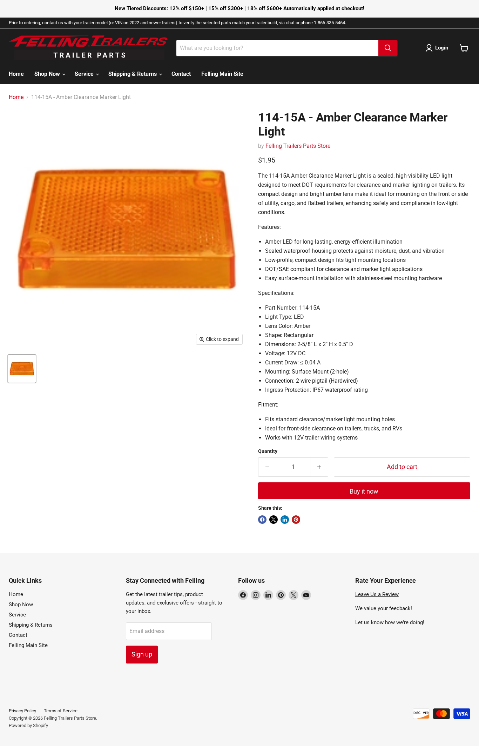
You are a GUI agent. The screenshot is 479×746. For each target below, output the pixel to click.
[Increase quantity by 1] (319, 467)
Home (16, 74)
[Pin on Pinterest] (296, 519)
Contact (181, 74)
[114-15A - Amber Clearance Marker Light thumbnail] (22, 369)
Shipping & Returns (133, 74)
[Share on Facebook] (262, 519)
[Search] (387, 48)
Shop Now (47, 74)
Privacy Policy (22, 710)
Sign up (141, 654)
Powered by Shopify (28, 725)
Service (85, 74)
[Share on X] (273, 519)
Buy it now (364, 491)
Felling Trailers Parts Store (297, 146)
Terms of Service (60, 710)
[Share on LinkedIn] (285, 519)
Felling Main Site (222, 74)
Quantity (267, 451)
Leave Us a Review (377, 594)
